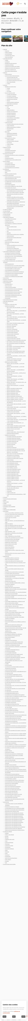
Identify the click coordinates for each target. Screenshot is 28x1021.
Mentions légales (7, 505)
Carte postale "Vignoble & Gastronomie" (16, 425)
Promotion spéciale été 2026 (11, 540)
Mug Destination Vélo (12, 466)
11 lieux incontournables (10, 287)
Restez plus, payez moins (11, 542)
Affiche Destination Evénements (14, 396)
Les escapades (8, 54)
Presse (4, 508)
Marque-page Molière (12, 337)
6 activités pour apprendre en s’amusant (14, 571)
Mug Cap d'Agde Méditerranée (14, 461)
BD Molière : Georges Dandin (14, 347)
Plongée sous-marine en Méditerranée (14, 753)
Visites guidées (8, 52)
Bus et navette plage (12, 226)
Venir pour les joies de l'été (11, 791)
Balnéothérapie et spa (12, 134)
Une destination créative (10, 778)
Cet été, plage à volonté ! (11, 610)
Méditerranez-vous (9, 222)
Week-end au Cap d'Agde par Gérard (13, 820)
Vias (6, 862)
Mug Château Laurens (12, 467)
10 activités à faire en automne (12, 557)
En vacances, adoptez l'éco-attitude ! (13, 634)
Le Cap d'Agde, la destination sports (13, 674)
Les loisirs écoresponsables (11, 274)
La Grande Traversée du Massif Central (14, 654)
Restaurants (8, 170)
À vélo (8, 89)
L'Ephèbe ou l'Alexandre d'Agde (12, 645)
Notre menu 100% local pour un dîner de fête (15, 733)
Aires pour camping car (10, 69)
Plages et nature (7, 147)
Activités (5, 85)
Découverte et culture (10, 138)
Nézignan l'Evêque (9, 848)
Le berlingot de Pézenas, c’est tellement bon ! (15, 671)
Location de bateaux (11, 94)
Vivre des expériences (8, 301)
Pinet (6, 853)
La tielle (7, 663)
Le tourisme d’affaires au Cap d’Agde (13, 186)
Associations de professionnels (14, 250)
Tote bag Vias (10, 445)
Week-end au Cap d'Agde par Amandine (14, 814)
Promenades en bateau (12, 97)
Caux (6, 840)
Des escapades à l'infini (10, 632)
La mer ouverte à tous (10, 259)
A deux (8, 83)
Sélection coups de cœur (11, 304)
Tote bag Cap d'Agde (12, 442)
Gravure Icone (10, 430)
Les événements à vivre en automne (13, 291)
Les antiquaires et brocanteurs (12, 167)
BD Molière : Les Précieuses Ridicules (15, 346)
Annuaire (7, 243)
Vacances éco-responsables (11, 783)
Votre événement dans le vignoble (13, 179)
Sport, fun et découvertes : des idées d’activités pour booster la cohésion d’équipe (15, 194)
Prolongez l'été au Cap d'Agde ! (12, 539)
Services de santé (11, 246)
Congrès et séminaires (8, 175)
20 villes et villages (7, 209)
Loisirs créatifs (10, 144)
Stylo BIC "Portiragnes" (12, 329)
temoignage (6, 802)
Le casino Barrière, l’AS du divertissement (14, 679)
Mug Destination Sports (12, 463)
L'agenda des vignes (10, 55)
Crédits (4, 503)
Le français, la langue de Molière (12, 680)
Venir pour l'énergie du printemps (13, 786)
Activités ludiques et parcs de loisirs (15, 124)
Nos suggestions (7, 282)
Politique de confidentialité (9, 509)
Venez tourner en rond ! (10, 784)
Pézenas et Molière (9, 752)
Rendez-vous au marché (10, 764)
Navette (9, 232)
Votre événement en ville (11, 178)
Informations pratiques (8, 217)
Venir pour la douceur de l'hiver (12, 788)
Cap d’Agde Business (10, 184)
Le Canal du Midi (9, 673)
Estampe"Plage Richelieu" (13, 433)
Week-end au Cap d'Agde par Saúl (13, 823)
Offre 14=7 (7, 519)
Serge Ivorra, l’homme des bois (12, 774)
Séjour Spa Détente (9, 547)
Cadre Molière (10, 459)
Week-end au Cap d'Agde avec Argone (14, 812)
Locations (7, 61)
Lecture (8, 145)
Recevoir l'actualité (7, 279)
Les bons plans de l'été (12, 77)
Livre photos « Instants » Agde (14, 360)
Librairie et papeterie (10, 305)
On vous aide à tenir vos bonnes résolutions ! (15, 746)
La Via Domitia (8, 665)
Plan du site (6, 501)
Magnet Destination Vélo (12, 473)
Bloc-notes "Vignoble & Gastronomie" (15, 323)
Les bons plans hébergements (12, 75)
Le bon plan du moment (10, 517)
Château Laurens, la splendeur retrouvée (16, 340)
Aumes (6, 836)
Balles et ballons (10, 110)
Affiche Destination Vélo (12, 393)
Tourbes (7, 861)
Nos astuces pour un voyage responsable (14, 265)
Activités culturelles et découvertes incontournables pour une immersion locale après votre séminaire (15, 199)
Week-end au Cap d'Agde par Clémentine (14, 819)
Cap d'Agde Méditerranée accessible (11, 251)
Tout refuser (4, 1016)
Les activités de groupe (10, 187)
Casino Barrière (10, 125)
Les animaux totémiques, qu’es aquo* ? (14, 699)
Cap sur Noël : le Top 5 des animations (14, 604)
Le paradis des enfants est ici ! (12, 693)
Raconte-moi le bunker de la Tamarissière (14, 809)
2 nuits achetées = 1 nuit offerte (12, 515)
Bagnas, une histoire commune (14, 358)
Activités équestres (11, 113)
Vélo (8, 228)
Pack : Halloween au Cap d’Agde (12, 536)
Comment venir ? (9, 220)
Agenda (5, 49)
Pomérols (7, 854)
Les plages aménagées (10, 150)
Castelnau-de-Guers (9, 839)
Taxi (8, 231)
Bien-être (7, 131)
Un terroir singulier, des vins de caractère (14, 777)
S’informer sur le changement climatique (14, 271)
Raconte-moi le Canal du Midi (12, 811)
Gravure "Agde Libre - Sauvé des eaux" (16, 431)
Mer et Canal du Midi (10, 92)
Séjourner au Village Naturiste (12, 242)
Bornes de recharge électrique (14, 237)
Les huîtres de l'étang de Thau (12, 704)
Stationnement (10, 235)
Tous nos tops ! (8, 285)
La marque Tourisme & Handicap (12, 253)
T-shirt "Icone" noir (11, 492)
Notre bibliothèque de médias (10, 299)
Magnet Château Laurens (13, 477)
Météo (4, 500)
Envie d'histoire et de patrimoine (12, 635)
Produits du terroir (9, 158)
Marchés (7, 50)
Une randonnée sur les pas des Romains (14, 781)
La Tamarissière (6, 215)
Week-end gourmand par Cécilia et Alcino (14, 830)
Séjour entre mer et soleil (11, 543)
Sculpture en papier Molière (13, 456)
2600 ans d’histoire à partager (12, 559)
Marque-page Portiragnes (13, 333)
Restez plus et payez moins (13, 78)
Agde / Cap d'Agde (9, 834)
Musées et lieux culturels (12, 141)
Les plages (7, 148)
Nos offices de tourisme (10, 218)
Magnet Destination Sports (13, 472)
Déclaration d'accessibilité (9, 506)
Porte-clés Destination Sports (14, 469)
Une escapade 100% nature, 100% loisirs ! (14, 780)
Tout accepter (23, 1016)
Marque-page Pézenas (12, 332)
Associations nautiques (12, 103)
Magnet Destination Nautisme (14, 475)
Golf (8, 106)
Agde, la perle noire (7, 212)
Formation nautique (11, 96)
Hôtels (6, 60)
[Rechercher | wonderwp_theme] (25, 3)
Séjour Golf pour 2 (9, 545)
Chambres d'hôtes (9, 64)
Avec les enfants (9, 57)
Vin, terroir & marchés (8, 153)
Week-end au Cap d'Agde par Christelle (14, 817)
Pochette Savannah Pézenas (13, 438)
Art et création (6, 161)
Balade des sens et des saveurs (12, 587)
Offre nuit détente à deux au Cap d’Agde (14, 525)
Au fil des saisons (9, 585)
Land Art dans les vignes (10, 669)
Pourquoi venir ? (9, 284)
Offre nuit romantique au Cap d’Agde (13, 526)
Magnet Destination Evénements (14, 486)
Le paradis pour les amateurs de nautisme (14, 694)
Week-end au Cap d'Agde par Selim (13, 825)
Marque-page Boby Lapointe (13, 338)
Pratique (5, 72)
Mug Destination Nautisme (13, 464)
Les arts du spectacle (10, 166)
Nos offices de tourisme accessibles (13, 254)
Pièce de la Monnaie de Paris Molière (15, 449)
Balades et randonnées (10, 86)
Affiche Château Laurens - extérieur (15, 397)
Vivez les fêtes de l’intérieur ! (11, 792)
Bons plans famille (11, 82)
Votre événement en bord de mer (13, 176)
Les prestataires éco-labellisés (12, 270)
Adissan (7, 833)
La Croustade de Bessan (10, 652)
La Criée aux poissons (10, 651)
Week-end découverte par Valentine (13, 828)
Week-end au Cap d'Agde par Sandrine (14, 822)
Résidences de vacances (11, 63)
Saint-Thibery (8, 859)
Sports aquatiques (11, 116)
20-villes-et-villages (7, 831)
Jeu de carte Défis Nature (13, 487)
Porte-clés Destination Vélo (13, 470)
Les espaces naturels (10, 152)
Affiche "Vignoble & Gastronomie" (14, 388)
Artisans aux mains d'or (10, 581)
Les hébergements (7, 58)
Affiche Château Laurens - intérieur (15, 399)
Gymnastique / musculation (13, 117)
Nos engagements (9, 263)
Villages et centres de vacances (12, 68)
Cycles (8, 108)
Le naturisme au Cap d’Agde (11, 691)
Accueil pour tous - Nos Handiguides (13, 256)
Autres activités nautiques (13, 102)
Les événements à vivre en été (12, 290)
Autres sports (10, 120)
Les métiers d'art (9, 162)
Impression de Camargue (11, 640)
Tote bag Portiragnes (11, 447)
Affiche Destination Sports (13, 389)
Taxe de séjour (8, 74)
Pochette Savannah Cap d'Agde (14, 436)
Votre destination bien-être (11, 797)
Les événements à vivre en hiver (12, 293)
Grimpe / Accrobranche (12, 111)
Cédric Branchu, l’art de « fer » (12, 606)
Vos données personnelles (9, 864)
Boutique (5, 302)
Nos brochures (8, 240)
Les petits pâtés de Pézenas (11, 710)
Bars (6, 172)
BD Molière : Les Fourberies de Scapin (16, 351)
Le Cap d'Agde (6, 211)
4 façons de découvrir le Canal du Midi (14, 561)
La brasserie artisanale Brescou (12, 649)
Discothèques (10, 128)
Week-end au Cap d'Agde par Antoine (14, 816)
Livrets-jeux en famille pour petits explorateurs (15, 725)
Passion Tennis (8, 750)
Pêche (8, 100)
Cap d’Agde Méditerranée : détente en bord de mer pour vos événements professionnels (16, 206)
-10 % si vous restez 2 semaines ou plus (14, 512)
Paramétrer (14, 1016)
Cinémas (9, 130)
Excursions (9, 142)
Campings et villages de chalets (12, 66)
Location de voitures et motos (14, 229)
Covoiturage (9, 239)
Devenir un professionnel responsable (14, 276)
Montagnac (7, 847)
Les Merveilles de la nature (11, 708)
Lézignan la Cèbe (9, 845)
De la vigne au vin (9, 620)
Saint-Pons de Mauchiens (11, 858)
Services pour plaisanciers (13, 248)
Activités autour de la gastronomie (13, 159)
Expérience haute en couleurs (12, 806)
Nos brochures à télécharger (10, 498)
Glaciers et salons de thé (10, 173)
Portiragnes (7, 856)
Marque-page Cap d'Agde (13, 330)
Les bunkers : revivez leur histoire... (13, 700)
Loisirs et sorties (8, 122)
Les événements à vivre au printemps (13, 288)
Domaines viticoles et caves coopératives (14, 155)
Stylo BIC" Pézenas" (11, 326)
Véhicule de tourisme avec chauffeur (15, 234)
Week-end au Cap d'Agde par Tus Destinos (15, 826)
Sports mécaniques (11, 119)
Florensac (7, 844)
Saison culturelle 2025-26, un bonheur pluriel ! (15, 769)
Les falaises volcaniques (10, 702)
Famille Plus (8, 638)
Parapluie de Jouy (11, 489)
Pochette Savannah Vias (12, 441)
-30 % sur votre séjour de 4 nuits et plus (14, 514)
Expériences (6, 556)
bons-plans (5, 511)
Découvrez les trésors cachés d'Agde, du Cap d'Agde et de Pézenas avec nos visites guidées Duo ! (15, 629)
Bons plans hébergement (11, 71)
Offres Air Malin (8, 534)
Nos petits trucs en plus (10, 257)
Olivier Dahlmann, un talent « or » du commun (15, 744)
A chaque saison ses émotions (12, 573)
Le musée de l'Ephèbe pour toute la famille (15, 688)
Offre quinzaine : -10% (10, 531)
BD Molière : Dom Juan (12, 349)
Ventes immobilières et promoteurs (15, 245)
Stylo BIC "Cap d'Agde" (12, 324)
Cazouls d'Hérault (9, 842)
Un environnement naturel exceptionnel (14, 775)
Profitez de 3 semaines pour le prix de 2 (14, 537)
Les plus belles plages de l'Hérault (13, 718)
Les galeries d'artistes (10, 164)
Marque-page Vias (11, 335)
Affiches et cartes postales (11, 361)
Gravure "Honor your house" (13, 428)
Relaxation (9, 136)
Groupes (5, 497)
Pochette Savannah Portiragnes (14, 439)
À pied (8, 88)
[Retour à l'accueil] (7, 4)
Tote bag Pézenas (11, 444)
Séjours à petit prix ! (9, 548)
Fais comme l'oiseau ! (10, 637)
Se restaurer (6, 169)
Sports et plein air (9, 105)
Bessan (6, 837)
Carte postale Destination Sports (14, 427)
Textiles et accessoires (10, 435)
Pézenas (7, 851)
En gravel (9, 91)
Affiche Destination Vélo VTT (13, 394)
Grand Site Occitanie (8, 281)
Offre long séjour (9, 523)
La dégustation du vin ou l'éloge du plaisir (14, 808)
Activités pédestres (11, 114)
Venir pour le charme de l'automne (13, 789)
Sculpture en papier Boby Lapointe (15, 458)
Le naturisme (8, 690)
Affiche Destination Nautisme (13, 391)
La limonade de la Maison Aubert (12, 655)
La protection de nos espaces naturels (14, 273)
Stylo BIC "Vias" (10, 327)
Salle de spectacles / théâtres (14, 127)
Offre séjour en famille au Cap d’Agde (13, 533)
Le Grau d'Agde (6, 214)
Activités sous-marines (12, 99)
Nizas (6, 850)
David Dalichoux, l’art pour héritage (13, 615)
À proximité (7, 298)
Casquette (9, 491)
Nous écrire (6, 277)
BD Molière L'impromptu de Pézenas (15, 341)
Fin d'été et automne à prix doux (14, 80)
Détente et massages (12, 133)
